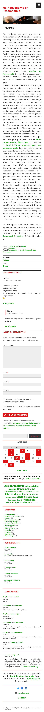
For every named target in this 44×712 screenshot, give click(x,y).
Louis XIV (15, 597)
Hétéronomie (9, 525)
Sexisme (28, 497)
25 (22, 461)
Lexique (7, 530)
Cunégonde (7, 605)
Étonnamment (9, 567)
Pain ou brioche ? (11, 573)
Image (6, 527)
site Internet (24, 693)
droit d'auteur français (22, 676)
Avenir (22, 250)
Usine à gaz (15, 614)
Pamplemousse (10, 547)
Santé (20, 496)
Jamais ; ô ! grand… (12, 655)
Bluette (7, 518)
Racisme (8, 497)
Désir (20, 491)
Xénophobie (34, 502)
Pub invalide (9, 560)
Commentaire (9, 345)
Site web (6, 390)
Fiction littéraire (11, 523)
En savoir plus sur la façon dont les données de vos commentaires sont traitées (21, 425)
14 (38, 454)
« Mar (19, 470)
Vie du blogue (9, 536)
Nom (5, 372)
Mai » (25, 470)
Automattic (7, 710)
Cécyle (23, 246)
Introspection (9, 529)
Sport (35, 497)
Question (8, 534)
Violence (25, 502)
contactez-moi (33, 478)
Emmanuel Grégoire (13, 236)
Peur (37, 494)
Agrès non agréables (12, 580)
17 (17, 458)
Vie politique (12, 502)
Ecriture (28, 492)
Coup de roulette (11, 520)
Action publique (13, 250)
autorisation (33, 678)
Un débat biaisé (17, 632)
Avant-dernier (9, 514)
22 (5, 461)
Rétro (14, 497)
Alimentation (32, 486)
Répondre (9, 303)
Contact (22, 697)
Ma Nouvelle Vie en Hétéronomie (15, 9)
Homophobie (36, 491)
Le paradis (8, 554)
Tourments (12, 500)
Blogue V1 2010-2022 (12, 516)
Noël (33, 494)
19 (28, 458)
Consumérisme (30, 250)
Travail (19, 500)
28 (39, 461)
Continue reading (30, 667)
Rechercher (35, 436)
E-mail (6, 381)
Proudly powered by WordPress (14, 708)
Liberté (9, 494)
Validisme (29, 499)
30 (11, 465)
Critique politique (11, 522)
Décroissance (7, 252)
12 (27, 454)
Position (12, 248)
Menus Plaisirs (22, 494)
